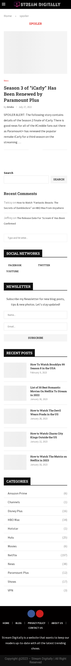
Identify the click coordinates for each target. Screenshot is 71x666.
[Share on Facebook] (34, 150)
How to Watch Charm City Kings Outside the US (46, 435)
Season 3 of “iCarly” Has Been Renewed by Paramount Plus (30, 94)
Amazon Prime (37, 493)
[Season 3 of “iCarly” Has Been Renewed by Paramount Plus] (35, 52)
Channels (37, 502)
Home (8, 16)
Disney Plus (37, 511)
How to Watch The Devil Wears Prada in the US (45, 412)
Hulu (37, 537)
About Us (57, 623)
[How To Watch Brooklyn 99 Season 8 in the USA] (15, 370)
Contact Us (35, 627)
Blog (19, 623)
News (37, 564)
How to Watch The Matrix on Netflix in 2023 (48, 458)
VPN (37, 590)
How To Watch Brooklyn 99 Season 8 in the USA (47, 366)
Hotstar (37, 528)
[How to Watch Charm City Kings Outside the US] (15, 439)
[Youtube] (40, 613)
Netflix (37, 555)
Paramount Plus (37, 572)
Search (8, 173)
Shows (37, 581)
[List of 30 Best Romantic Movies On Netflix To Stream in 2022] (15, 393)
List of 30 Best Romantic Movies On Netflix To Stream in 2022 (48, 391)
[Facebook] (31, 613)
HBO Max (37, 520)
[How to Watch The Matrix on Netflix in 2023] (15, 462)
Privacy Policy (36, 623)
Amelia (10, 107)
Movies (37, 546)
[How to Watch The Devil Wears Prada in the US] (15, 416)
